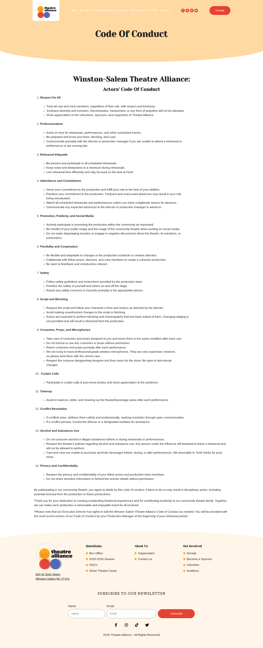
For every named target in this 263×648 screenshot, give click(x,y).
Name (72, 606)
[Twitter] (196, 10)
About (122, 10)
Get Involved (138, 10)
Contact (165, 10)
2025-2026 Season (105, 10)
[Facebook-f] (183, 10)
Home (74, 10)
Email (110, 606)
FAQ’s (154, 10)
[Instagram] (187, 10)
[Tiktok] (192, 10)
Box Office (86, 10)
